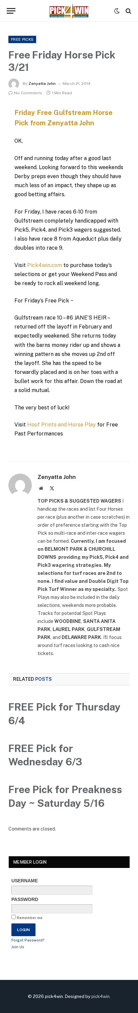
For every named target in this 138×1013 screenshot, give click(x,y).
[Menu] (11, 10)
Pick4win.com (44, 265)
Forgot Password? (28, 940)
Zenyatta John (42, 83)
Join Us (17, 947)
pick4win (100, 996)
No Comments (28, 93)
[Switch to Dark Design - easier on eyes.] (117, 11)
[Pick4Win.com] (69, 11)
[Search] (127, 10)
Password (24, 899)
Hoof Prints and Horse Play (61, 424)
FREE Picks (22, 39)
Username (24, 880)
